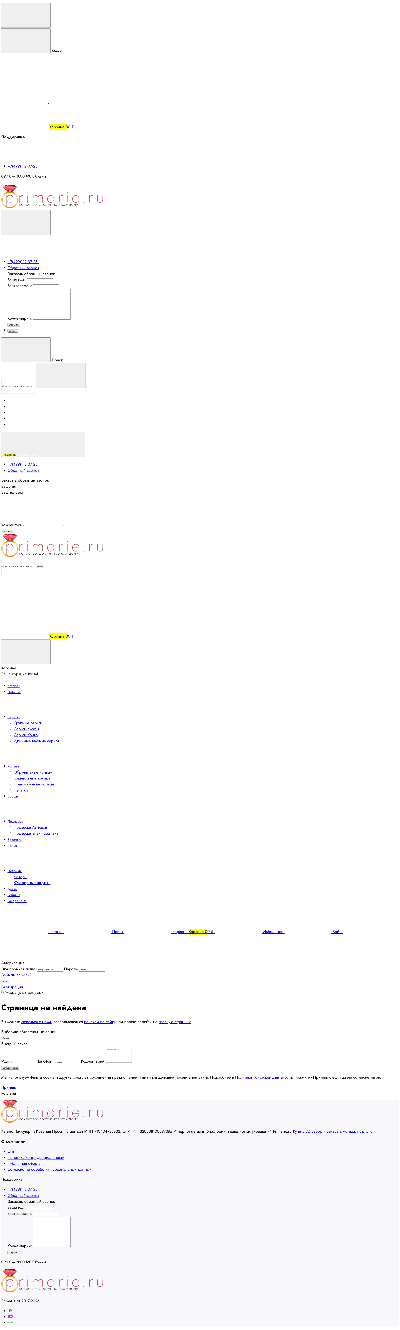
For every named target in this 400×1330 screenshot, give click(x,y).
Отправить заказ (10, 1068)
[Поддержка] (26, 222)
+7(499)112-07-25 (23, 166)
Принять (8, 1087)
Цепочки (15, 870)
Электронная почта (18, 969)
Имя (5, 1061)
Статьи (11, 425)
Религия (14, 894)
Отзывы (13, 413)
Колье (12, 845)
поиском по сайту (99, 1022)
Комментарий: (20, 318)
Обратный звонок (23, 268)
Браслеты (15, 839)
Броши (13, 796)
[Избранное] (72, 621)
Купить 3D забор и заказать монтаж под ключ (333, 1131)
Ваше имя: (17, 280)
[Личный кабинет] (24, 596)
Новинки (14, 691)
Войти (5, 981)
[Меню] (26, 15)
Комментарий (92, 1061)
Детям (12, 888)
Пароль (71, 969)
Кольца (14, 766)
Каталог (14, 685)
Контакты (12, 419)
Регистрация (12, 987)
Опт (11, 1151)
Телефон (44, 1061)
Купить (5, 1038)
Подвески (16, 821)
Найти (40, 566)
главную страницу (175, 1022)
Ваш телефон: (20, 286)
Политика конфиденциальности (263, 1077)
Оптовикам (13, 407)
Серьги (14, 716)
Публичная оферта (24, 1163)
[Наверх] (24, 957)
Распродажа (17, 900)
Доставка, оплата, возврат (20, 401)
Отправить (14, 325)
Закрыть (13, 331)
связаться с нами (36, 1022)
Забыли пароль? (16, 975)
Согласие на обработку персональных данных (49, 1169)
